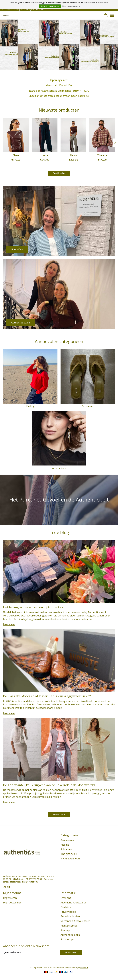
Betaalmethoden (70, 916)
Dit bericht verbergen (50, 6)
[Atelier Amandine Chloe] (16, 135)
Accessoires (59, 468)
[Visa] (51, 972)
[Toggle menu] (112, 15)
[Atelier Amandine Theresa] (102, 135)
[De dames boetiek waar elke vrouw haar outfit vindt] (6, 15)
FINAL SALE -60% (70, 858)
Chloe (16, 155)
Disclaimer (67, 907)
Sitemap (65, 930)
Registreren (10, 898)
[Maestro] (61, 972)
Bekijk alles (59, 173)
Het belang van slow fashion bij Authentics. (33, 607)
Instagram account (52, 96)
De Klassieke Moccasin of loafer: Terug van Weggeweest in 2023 (47, 696)
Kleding (30, 406)
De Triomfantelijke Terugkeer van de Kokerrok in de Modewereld (49, 785)
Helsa (44, 155)
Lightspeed (82, 967)
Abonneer (71, 952)
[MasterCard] (46, 972)
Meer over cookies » (71, 6)
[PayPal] (71, 972)
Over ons (66, 898)
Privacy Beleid (68, 911)
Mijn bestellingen (13, 902)
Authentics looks (70, 935)
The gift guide (69, 854)
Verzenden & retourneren (75, 921)
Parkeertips (67, 939)
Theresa (102, 155)
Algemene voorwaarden (74, 902)
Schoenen (87, 406)
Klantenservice (69, 925)
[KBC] (66, 972)
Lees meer (9, 624)
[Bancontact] (56, 972)
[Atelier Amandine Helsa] (44, 135)
